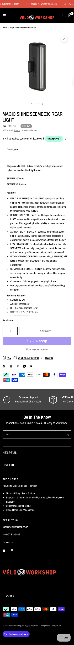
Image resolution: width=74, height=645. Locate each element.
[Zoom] (64, 39)
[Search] (64, 15)
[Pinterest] (19, 366)
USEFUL (9, 465)
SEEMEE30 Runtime (16, 184)
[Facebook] (5, 366)
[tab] (12, 149)
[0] (69, 15)
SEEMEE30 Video (15, 178)
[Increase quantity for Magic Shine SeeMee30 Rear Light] (14, 331)
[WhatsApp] (25, 366)
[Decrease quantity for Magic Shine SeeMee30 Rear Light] (5, 331)
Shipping (17, 130)
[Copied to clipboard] (32, 366)
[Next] (43, 104)
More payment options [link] (37, 349)
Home (5, 27)
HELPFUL (10, 452)
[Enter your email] (68, 434)
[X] (12, 366)
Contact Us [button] (8, 542)
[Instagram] (14, 551)
